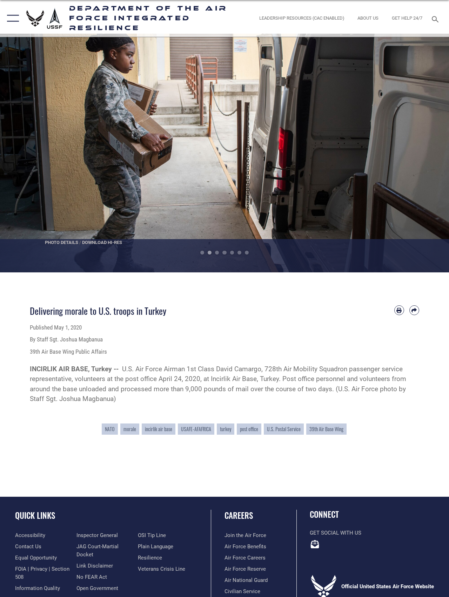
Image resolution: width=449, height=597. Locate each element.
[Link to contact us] (315, 544)
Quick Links (35, 515)
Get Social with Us (335, 533)
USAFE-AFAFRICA (196, 429)
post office (249, 429)
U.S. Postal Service (284, 429)
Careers (238, 515)
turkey (225, 429)
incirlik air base (158, 429)
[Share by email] (414, 310)
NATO (110, 429)
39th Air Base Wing (326, 429)
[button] (11, 18)
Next (426, 153)
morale (129, 429)
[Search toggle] (436, 18)
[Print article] (399, 310)
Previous (22, 153)
